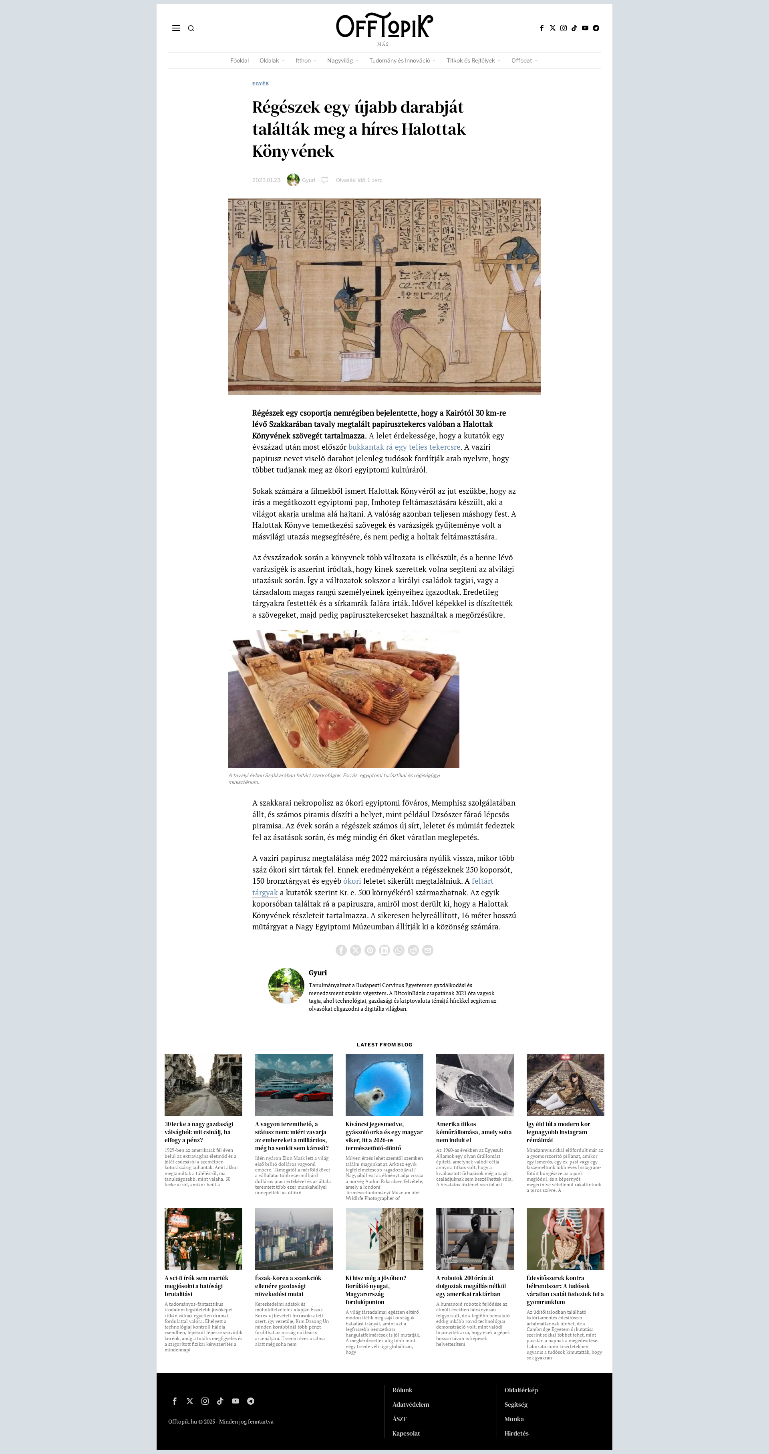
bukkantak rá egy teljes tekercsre (404, 447)
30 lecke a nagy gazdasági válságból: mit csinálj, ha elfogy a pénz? (199, 1132)
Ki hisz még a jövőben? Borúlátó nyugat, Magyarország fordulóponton (376, 1290)
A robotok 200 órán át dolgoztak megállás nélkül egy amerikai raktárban (471, 1286)
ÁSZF (400, 1418)
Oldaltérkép (521, 1389)
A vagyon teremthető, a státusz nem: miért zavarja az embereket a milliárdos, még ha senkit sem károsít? (291, 1136)
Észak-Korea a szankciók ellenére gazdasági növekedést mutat (288, 1286)
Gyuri (308, 180)
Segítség (516, 1404)
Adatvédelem (411, 1404)
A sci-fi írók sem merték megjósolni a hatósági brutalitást (197, 1286)
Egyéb (260, 84)
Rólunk (403, 1389)
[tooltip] (542, 28)
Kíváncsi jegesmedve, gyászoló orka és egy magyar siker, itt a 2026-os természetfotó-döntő (384, 1136)
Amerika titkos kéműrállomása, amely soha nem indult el (474, 1132)
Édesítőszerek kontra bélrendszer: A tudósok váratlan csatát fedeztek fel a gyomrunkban (565, 1290)
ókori (352, 881)
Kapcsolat (406, 1433)
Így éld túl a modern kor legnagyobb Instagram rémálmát (558, 1132)
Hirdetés (517, 1433)
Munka (514, 1418)
